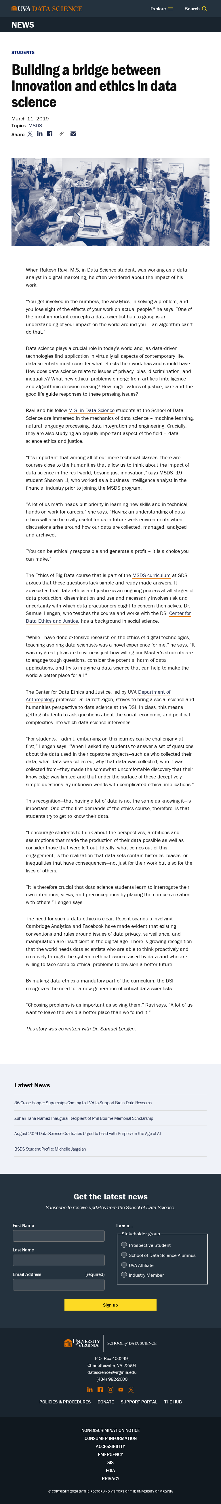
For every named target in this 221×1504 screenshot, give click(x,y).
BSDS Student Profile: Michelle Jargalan (50, 1149)
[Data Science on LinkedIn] (90, 1390)
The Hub (173, 1402)
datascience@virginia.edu (112, 1372)
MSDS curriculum (151, 575)
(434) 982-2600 (111, 1379)
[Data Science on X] (131, 1390)
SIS (110, 1462)
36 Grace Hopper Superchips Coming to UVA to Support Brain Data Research (83, 1102)
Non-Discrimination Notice (110, 1430)
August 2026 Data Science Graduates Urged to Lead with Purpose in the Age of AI (87, 1133)
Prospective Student (150, 1245)
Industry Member (146, 1275)
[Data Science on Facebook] (100, 1390)
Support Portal (139, 1402)
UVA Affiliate (141, 1265)
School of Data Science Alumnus (162, 1255)
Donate (106, 1402)
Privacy (110, 1478)
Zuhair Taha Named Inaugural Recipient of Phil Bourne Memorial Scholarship (83, 1118)
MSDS (35, 125)
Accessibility (110, 1446)
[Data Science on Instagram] (110, 1390)
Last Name (23, 1250)
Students (23, 52)
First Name (23, 1225)
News (23, 24)
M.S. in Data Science (91, 410)
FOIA (110, 1470)
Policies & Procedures (65, 1402)
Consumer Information (111, 1438)
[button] (204, 8)
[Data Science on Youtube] (121, 1390)
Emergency (110, 1454)
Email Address (59, 1274)
